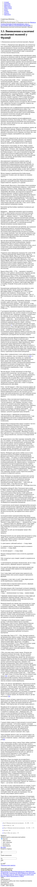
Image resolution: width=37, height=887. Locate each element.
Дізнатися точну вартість (8, 865)
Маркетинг (7, 5)
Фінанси (6, 13)
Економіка (7, 3)
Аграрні (6, 2)
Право (6, 10)
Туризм (6, 11)
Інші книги (7, 14)
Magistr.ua (33, 22)
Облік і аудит (8, 8)
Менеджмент (8, 7)
